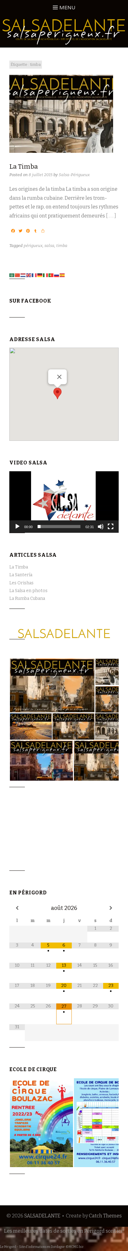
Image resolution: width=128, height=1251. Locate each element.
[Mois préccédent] (17, 908)
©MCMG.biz (75, 1247)
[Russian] (57, 274)
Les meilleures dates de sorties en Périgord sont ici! (64, 1231)
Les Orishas (21, 583)
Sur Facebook (30, 301)
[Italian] (45, 274)
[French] (34, 274)
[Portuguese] (51, 274)
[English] (29, 274)
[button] (57, 393)
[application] (64, 502)
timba (61, 245)
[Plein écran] (110, 526)
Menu (67, 7)
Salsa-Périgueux (74, 174)
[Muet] (101, 526)
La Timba (23, 166)
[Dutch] (23, 274)
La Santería (20, 575)
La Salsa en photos (28, 590)
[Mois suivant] (111, 908)
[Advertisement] (40, 837)
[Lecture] (17, 526)
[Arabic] (12, 274)
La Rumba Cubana (27, 598)
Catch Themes (105, 1216)
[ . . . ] (111, 216)
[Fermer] (59, 376)
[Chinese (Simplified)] (18, 274)
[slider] (59, 526)
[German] (40, 274)
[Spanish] (62, 274)
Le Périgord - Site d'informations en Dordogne (32, 1247)
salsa (49, 245)
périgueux (33, 245)
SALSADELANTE (42, 1216)
